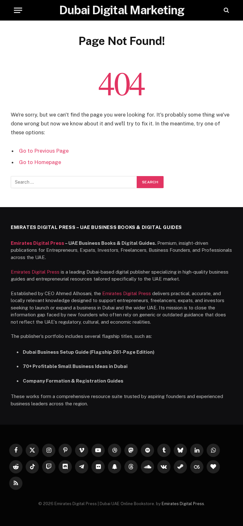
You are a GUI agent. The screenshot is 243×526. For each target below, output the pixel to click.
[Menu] (18, 10)
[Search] (225, 10)
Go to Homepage (40, 162)
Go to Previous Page (44, 151)
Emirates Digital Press (37, 243)
